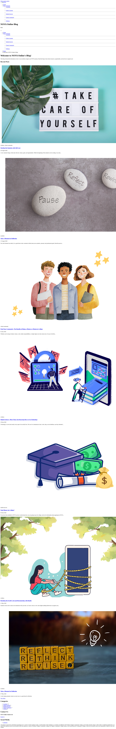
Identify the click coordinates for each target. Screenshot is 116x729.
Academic (8, 7)
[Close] (1, 30)
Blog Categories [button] (6, 5)
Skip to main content (5, 1)
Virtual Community (10, 17)
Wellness (8, 21)
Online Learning (9, 10)
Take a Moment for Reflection (9, 238)
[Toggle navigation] (1, 2)
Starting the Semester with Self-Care (10, 148)
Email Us (2, 716)
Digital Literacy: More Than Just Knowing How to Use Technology (19, 419)
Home (4, 4)
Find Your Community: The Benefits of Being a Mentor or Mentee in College (22, 329)
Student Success (9, 14)
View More (3, 698)
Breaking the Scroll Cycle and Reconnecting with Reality (16, 600)
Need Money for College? (7, 510)
